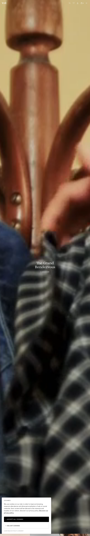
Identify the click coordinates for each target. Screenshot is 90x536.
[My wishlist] (73, 3)
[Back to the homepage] (4, 3)
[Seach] (69, 3)
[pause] (87, 531)
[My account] (77, 3)
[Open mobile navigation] (86, 3)
